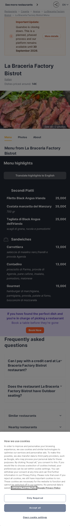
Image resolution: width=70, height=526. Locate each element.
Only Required (35, 498)
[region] (35, 479)
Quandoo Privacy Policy (24, 488)
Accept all (35, 507)
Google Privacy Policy (49, 488)
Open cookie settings (35, 517)
